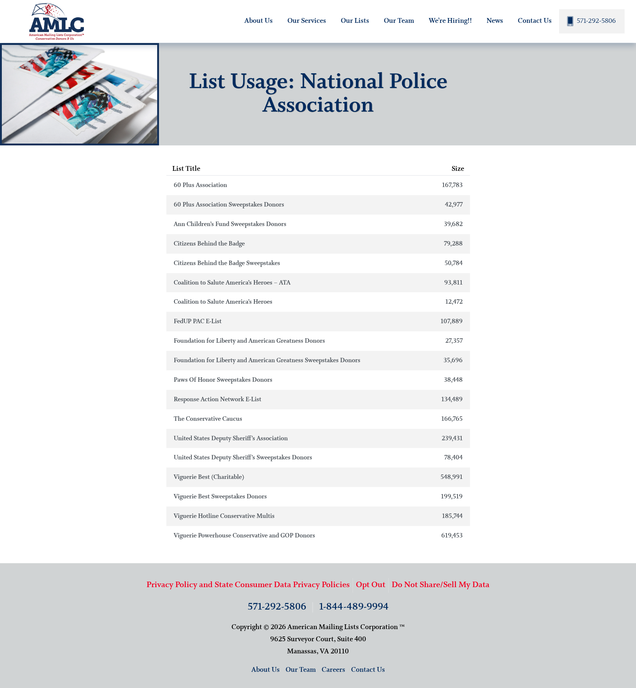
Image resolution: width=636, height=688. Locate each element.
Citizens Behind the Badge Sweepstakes (318, 263)
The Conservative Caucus (318, 419)
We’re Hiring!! (450, 21)
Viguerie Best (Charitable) (318, 477)
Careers (333, 670)
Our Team (399, 21)
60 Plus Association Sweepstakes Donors (318, 205)
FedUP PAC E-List (318, 321)
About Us (258, 21)
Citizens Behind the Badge (318, 244)
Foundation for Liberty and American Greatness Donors (318, 341)
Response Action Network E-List (318, 399)
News (495, 21)
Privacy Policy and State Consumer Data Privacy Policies (248, 585)
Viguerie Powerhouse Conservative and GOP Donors (318, 536)
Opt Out (370, 585)
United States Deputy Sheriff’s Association (318, 438)
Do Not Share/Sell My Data (441, 585)
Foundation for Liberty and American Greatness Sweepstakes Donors (318, 360)
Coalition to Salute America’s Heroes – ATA (318, 283)
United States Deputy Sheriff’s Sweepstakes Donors (318, 458)
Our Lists (355, 21)
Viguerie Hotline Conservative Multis (318, 516)
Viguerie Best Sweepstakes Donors (318, 497)
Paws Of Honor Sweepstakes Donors (318, 380)
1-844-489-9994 (354, 607)
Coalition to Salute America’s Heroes (318, 302)
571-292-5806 (595, 21)
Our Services (306, 21)
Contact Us (535, 21)
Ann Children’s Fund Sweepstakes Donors (318, 224)
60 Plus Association (318, 185)
